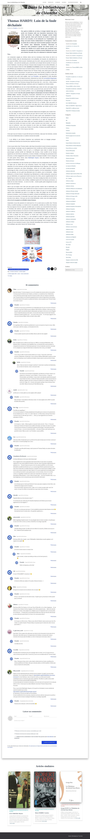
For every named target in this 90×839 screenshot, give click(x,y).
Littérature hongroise (70, 209)
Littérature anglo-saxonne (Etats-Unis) (74, 173)
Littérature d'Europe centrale (72, 191)
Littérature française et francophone (73, 206)
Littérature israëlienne (70, 211)
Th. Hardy (10, 275)
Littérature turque (69, 231)
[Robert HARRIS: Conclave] (45, 789)
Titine (14, 289)
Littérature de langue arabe (71, 196)
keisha (15, 339)
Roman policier (69, 252)
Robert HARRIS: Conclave (42, 813)
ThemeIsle (80, 836)
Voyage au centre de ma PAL (72, 259)
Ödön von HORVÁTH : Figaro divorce (74, 105)
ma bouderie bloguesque (50, 78)
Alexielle (15, 495)
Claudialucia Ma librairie (19, 456)
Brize (14, 587)
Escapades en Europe (73, 2)
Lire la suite (12, 823)
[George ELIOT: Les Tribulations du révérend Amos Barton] (71, 786)
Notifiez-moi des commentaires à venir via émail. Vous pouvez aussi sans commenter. (35, 737)
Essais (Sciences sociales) (71, 148)
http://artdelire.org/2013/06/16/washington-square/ (24, 691)
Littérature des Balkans (71, 201)
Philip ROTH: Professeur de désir (73, 110)
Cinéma (67, 128)
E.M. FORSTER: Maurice (71, 103)
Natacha (15, 322)
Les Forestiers (35, 76)
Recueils (68, 247)
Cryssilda (15, 649)
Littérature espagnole (70, 203)
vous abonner (50, 736)
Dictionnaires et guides (70, 133)
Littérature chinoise (70, 186)
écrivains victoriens (14, 271)
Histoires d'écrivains (70, 158)
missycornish (16, 517)
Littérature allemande (70, 171)
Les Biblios (57, 2)
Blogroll (64, 2)
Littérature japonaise (70, 216)
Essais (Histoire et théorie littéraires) (73, 145)
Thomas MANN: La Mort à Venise (73, 86)
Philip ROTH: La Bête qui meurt (72, 108)
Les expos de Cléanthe (71, 166)
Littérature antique (70, 180)
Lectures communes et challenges (73, 163)
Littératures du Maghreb (71, 237)
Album (67, 117)
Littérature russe (69, 224)
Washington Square (33, 157)
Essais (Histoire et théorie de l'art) (73, 143)
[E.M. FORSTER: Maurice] (19, 789)
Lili (14, 571)
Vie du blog (68, 257)
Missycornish (16, 670)
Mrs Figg (15, 407)
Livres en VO (68, 242)
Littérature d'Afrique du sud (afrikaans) (74, 188)
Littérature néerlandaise (71, 219)
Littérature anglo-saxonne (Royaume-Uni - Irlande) (18, 269)
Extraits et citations (70, 153)
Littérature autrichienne (71, 183)
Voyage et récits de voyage (71, 262)
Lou (14, 437)
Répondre (53, 303)
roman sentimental (24, 273)
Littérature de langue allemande (72, 193)
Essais (67, 140)
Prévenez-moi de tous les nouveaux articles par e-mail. (26, 733)
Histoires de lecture (70, 160)
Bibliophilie (68, 123)
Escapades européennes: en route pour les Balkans (72, 46)
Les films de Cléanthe (70, 168)
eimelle (15, 390)
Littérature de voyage (70, 198)
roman (18, 273)
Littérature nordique (70, 221)
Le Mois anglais (22, 271)
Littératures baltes (69, 234)
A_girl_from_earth (18, 630)
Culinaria (68, 130)
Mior (14, 536)
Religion (67, 249)
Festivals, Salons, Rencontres (72, 155)
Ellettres (15, 604)
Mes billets (50, 2)
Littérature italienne (70, 214)
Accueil (44, 2)
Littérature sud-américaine (71, 226)
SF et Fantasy (69, 254)
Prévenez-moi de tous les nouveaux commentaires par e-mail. (28, 730)
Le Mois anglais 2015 (12, 273)
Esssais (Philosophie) (70, 150)
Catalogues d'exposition (71, 125)
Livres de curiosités (70, 239)
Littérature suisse (69, 229)
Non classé (68, 244)
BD (66, 120)
